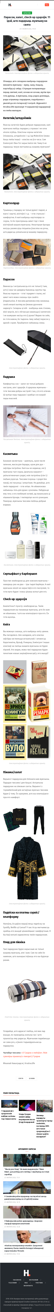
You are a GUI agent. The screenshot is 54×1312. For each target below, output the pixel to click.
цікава (32, 1078)
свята (20, 1078)
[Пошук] (39, 5)
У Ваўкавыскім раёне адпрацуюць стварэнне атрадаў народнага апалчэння (23, 1222)
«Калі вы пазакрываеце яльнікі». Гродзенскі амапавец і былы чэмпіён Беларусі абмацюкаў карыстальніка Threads (23, 1248)
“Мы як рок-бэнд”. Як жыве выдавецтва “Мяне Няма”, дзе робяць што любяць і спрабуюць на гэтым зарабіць (26, 1172)
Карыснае (27, 13)
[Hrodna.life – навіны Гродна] (10, 4)
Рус (46, 5)
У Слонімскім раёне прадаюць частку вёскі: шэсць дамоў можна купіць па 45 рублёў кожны (25, 1197)
